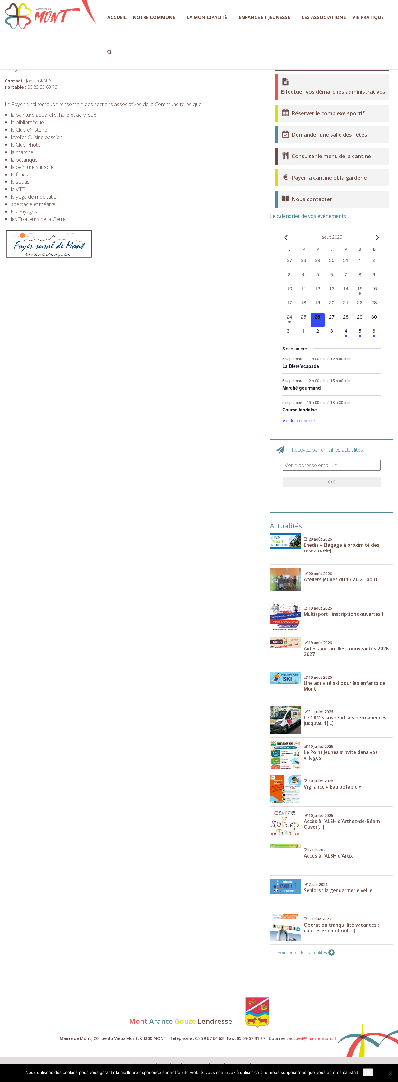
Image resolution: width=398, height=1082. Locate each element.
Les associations (324, 17)
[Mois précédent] (286, 237)
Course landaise (299, 409)
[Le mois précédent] (377, 237)
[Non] (390, 1073)
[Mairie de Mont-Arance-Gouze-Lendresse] (42, 16)
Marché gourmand (301, 388)
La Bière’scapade (300, 366)
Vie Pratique (368, 17)
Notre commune (154, 17)
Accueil (117, 17)
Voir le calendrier (298, 420)
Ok (367, 1072)
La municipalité (207, 17)
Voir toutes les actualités (303, 952)
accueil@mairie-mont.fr (313, 1038)
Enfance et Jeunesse (264, 17)
